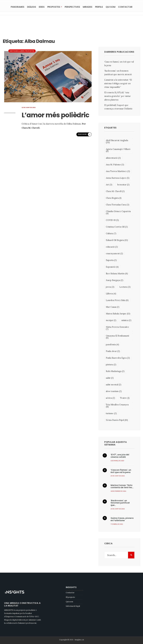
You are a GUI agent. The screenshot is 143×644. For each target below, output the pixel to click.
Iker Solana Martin (117, 273)
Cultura (111, 233)
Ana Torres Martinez (118, 171)
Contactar (125, 6)
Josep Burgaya (114, 280)
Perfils (99, 6)
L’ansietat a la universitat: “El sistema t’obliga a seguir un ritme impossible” (118, 83)
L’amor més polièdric (55, 115)
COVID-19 (112, 220)
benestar (123, 184)
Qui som (110, 6)
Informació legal (73, 606)
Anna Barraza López (117, 178)
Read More (84, 134)
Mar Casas (112, 307)
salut (110, 378)
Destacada (14, 51)
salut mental (113, 384)
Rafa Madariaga (115, 371)
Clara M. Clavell (115, 191)
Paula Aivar (113, 351)
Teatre (124, 398)
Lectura (124, 287)
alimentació (113, 158)
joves (110, 287)
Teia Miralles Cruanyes (117, 405)
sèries (110, 398)
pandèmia (112, 344)
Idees (42, 6)
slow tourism (114, 391)
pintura (111, 364)
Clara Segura (113, 198)
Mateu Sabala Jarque (118, 313)
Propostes (53, 6)
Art (109, 184)
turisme (111, 413)
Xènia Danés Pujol (117, 420)
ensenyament (114, 253)
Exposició (112, 267)
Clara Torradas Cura (117, 204)
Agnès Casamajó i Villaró (118, 150)
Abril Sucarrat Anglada (117, 141)
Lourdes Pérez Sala (117, 300)
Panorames (17, 6)
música (126, 320)
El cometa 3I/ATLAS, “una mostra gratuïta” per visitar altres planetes (117, 96)
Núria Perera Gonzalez (117, 328)
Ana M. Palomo (115, 164)
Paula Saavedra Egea (118, 358)
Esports (111, 260)
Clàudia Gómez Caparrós (118, 212)
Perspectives (72, 6)
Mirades (87, 6)
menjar (111, 320)
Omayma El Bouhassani (117, 336)
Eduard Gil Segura (117, 240)
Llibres (22, 51)
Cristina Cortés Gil (117, 226)
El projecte (70, 597)
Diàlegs (31, 6)
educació (112, 246)
